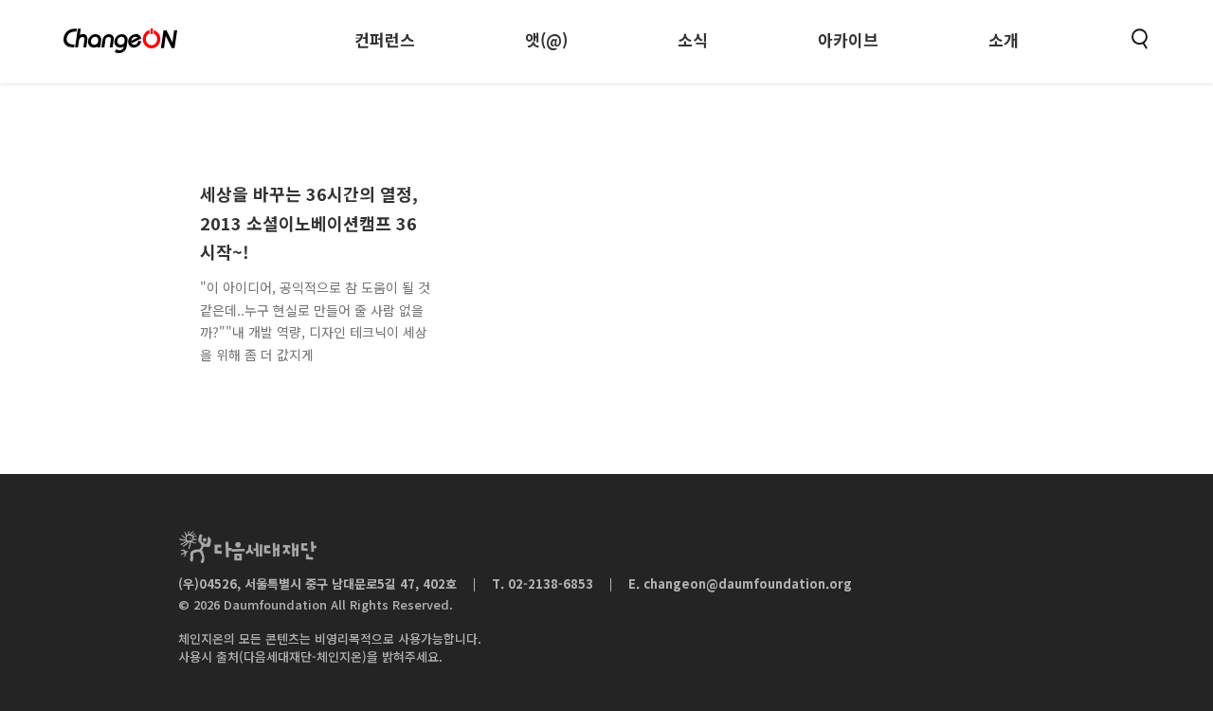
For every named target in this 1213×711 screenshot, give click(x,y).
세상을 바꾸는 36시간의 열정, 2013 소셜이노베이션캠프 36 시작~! (309, 222)
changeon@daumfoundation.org (747, 583)
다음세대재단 (247, 547)
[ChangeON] (120, 40)
